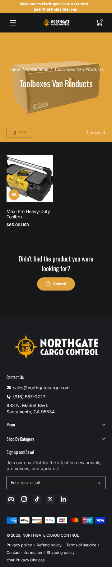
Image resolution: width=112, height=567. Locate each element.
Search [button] (59, 283)
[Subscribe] (97, 482)
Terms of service (81, 545)
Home (14, 69)
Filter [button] (23, 132)
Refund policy (49, 545)
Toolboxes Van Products (79, 69)
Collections (37, 69)
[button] (98, 23)
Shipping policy (61, 552)
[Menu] (13, 22)
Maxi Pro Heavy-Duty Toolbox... (28, 214)
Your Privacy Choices (25, 560)
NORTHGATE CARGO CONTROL (50, 535)
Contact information (24, 552)
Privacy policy (19, 545)
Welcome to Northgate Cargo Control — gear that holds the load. (56, 7)
